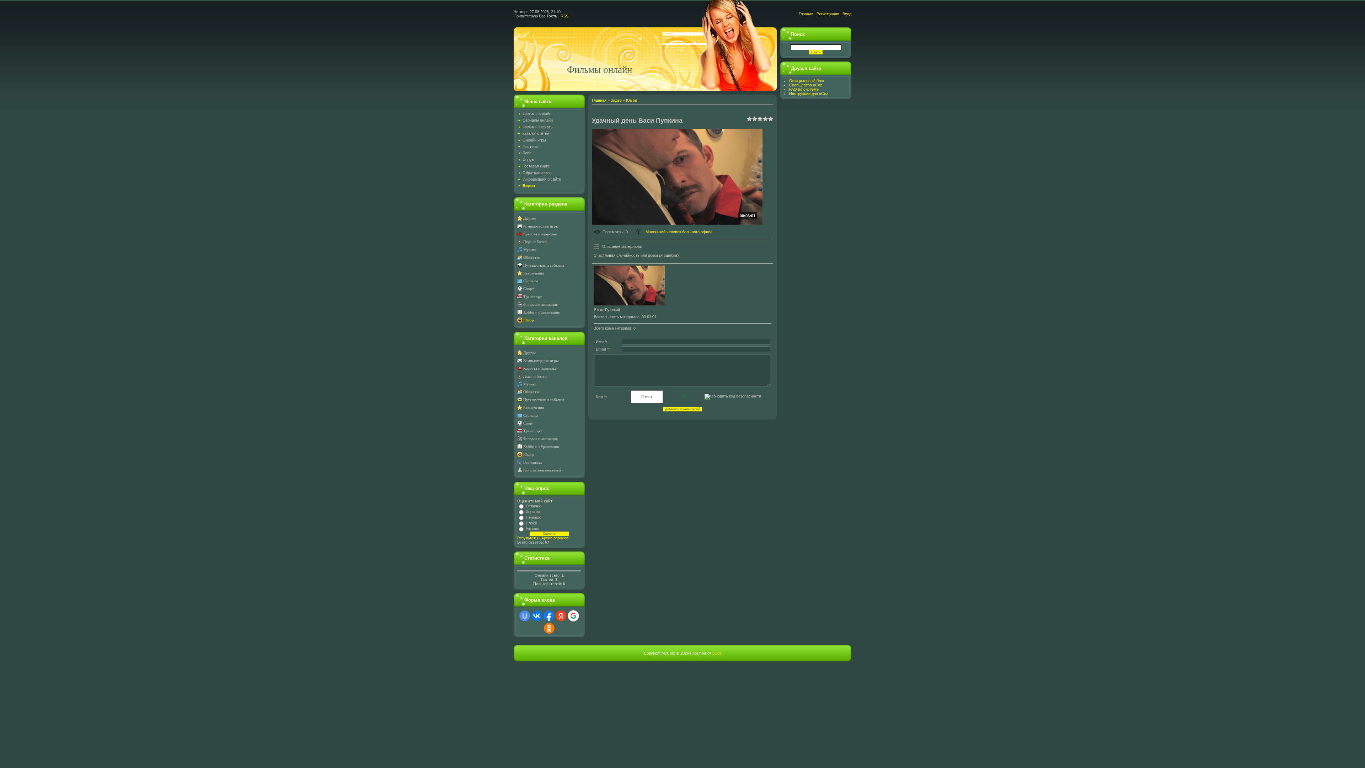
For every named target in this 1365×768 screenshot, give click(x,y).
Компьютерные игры (540, 226)
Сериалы (530, 281)
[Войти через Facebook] (549, 615)
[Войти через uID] (524, 615)
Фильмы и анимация (540, 304)
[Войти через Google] (573, 616)
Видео (616, 100)
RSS (564, 16)
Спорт (528, 289)
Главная (806, 14)
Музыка (529, 250)
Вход (846, 14)
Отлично (533, 506)
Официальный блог (806, 81)
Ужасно (532, 529)
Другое (529, 218)
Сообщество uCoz (805, 85)
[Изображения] (629, 286)
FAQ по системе (804, 89)
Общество (531, 258)
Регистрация (828, 14)
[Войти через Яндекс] (561, 615)
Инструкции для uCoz (808, 93)
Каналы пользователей (542, 470)
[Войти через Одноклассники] (549, 628)
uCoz (717, 653)
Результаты (527, 538)
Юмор (528, 320)
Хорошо (533, 512)
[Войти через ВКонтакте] (536, 615)
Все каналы (532, 462)
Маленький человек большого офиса (679, 232)
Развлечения (533, 273)
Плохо (531, 523)
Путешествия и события (543, 265)
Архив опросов (554, 538)
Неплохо (533, 517)
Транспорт (532, 297)
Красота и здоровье (540, 234)
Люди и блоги (535, 242)
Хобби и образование (541, 312)
